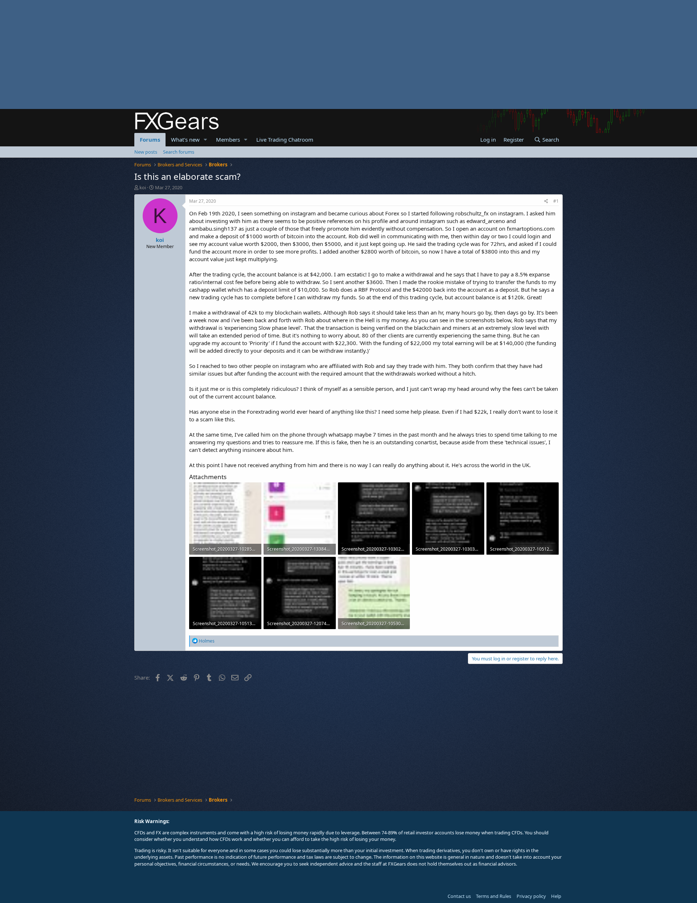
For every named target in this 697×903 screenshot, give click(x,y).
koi (142, 187)
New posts (145, 152)
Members (228, 139)
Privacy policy (531, 896)
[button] (205, 139)
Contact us (459, 896)
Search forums (178, 152)
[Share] (546, 201)
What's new (185, 139)
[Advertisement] (218, 54)
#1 (556, 201)
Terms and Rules (493, 896)
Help (556, 896)
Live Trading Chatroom (284, 139)
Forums (150, 139)
